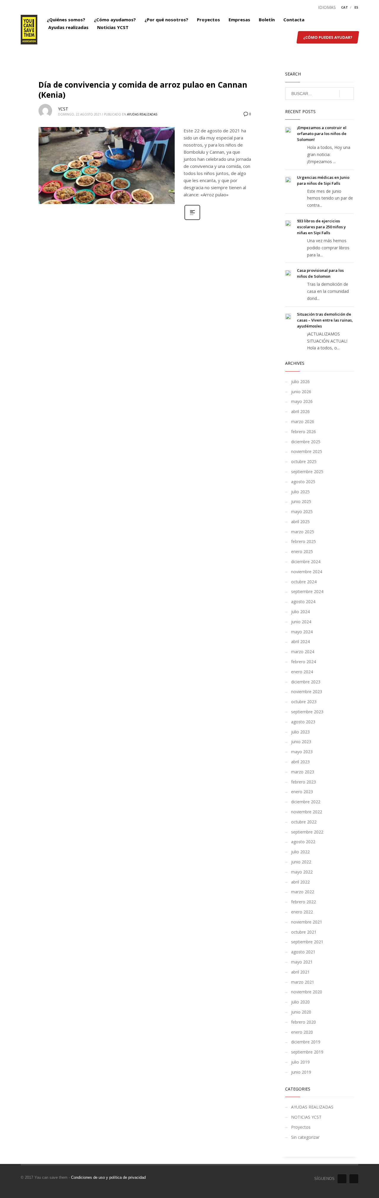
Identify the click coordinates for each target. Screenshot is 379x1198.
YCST (63, 109)
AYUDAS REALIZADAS (142, 114)
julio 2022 (300, 852)
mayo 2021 (302, 962)
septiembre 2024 (307, 591)
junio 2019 (301, 1072)
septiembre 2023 (307, 711)
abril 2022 (300, 882)
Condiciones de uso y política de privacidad (108, 1177)
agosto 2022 (303, 841)
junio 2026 (301, 391)
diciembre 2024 (305, 561)
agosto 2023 (303, 722)
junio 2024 (301, 621)
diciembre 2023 (305, 682)
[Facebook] (342, 1178)
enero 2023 (302, 791)
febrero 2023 (303, 782)
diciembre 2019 (305, 1042)
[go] (346, 94)
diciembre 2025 (305, 441)
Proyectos (301, 1127)
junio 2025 (301, 501)
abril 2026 (300, 411)
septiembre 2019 (307, 1052)
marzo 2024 (302, 651)
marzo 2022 (302, 892)
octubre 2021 (304, 932)
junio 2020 (301, 1012)
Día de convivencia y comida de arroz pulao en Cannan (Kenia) (142, 89)
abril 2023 (300, 762)
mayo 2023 (302, 751)
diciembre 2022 (305, 801)
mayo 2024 (302, 632)
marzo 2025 (302, 531)
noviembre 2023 (306, 691)
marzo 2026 (302, 421)
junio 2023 (301, 741)
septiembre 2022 (307, 832)
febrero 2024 (303, 661)
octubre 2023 (304, 701)
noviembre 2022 (306, 812)
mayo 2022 (302, 872)
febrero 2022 (303, 902)
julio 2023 (300, 732)
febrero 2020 (303, 1022)
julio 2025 (300, 491)
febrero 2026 (303, 431)
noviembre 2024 (306, 571)
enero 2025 (302, 551)
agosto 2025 (303, 481)
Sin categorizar (305, 1137)
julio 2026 (300, 381)
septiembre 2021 (307, 942)
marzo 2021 (302, 982)
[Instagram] (353, 1178)
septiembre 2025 (307, 471)
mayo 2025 (302, 511)
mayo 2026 (302, 401)
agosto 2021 (303, 952)
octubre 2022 (304, 822)
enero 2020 (302, 1032)
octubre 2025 (304, 461)
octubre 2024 (304, 581)
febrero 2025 (303, 541)
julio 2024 (300, 611)
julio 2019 (300, 1062)
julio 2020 (300, 1002)
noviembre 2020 (306, 992)
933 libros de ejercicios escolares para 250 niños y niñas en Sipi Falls (321, 226)
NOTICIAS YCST (306, 1117)
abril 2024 (300, 641)
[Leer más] (192, 219)
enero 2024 (302, 672)
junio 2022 (301, 862)
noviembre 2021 (306, 922)
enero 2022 (302, 912)
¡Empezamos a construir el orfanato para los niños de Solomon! (321, 133)
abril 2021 (300, 972)
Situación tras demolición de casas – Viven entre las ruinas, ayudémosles (325, 320)
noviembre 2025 (306, 451)
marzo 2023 (302, 772)
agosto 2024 (303, 601)
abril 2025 (300, 521)
